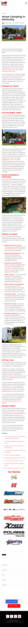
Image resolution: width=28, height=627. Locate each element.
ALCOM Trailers (8, 23)
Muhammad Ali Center (10, 389)
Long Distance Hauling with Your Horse (13, 441)
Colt (24, 154)
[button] (26, 3)
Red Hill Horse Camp (10, 304)
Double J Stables (9, 274)
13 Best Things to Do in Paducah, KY (12, 463)
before (8, 77)
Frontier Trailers (6, 115)
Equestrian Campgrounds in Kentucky (13, 458)
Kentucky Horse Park (14, 376)
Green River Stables (10, 294)
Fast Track (13, 159)
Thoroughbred (12, 455)
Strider (5, 156)
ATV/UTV (13, 74)
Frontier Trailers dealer (17, 412)
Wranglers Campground (11, 313)
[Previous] (4, 137)
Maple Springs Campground (13, 253)
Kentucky (6, 455)
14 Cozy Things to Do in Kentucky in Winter (14, 450)
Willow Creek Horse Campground (14, 284)
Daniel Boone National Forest (13, 263)
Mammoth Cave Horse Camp (13, 245)
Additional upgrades (11, 166)
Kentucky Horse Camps (10, 460)
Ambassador (5, 159)
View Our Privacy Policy (14, 620)
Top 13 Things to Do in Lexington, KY (12, 468)
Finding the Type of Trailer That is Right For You (15, 446)
